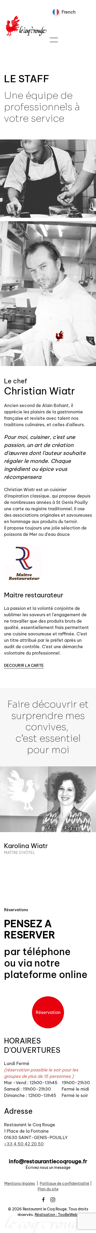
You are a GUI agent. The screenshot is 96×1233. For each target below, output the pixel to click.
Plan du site (48, 1189)
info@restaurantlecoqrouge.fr (48, 1161)
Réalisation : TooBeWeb (56, 1214)
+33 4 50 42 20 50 (24, 1143)
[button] (54, 40)
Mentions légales (19, 1183)
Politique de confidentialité (64, 1183)
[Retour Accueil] (27, 26)
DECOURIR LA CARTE (24, 665)
